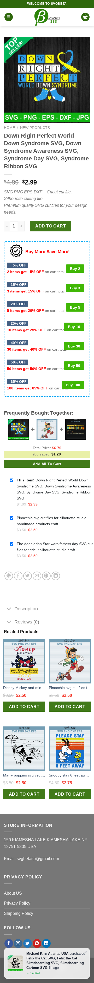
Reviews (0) (26, 621)
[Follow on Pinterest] (37, 943)
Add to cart (50, 226)
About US (13, 893)
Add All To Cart (47, 464)
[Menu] (8, 17)
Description (26, 608)
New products (35, 128)
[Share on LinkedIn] (55, 576)
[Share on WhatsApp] (8, 576)
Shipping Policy (18, 913)
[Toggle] (9, 609)
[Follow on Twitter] (27, 943)
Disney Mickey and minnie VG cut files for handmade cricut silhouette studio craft (24, 688)
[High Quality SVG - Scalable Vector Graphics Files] (47, 17)
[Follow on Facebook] (8, 943)
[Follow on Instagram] (18, 943)
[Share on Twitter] (27, 576)
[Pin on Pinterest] (46, 576)
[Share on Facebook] (18, 576)
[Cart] (85, 17)
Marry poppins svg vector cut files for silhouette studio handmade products (24, 775)
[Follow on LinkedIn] (46, 943)
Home (9, 128)
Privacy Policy (17, 903)
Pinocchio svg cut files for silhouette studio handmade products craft (70, 688)
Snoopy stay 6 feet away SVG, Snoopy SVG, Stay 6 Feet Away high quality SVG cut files (70, 775)
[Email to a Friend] (37, 576)
